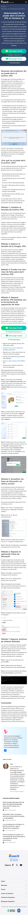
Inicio (3, 6)
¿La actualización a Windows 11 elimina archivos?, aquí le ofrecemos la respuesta (13, 826)
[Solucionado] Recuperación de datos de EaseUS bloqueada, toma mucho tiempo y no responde (13, 805)
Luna (11, 764)
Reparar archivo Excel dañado (12, 348)
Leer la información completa (16, 791)
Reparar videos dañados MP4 (12, 361)
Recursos (4, 885)
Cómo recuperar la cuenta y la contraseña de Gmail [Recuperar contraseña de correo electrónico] (14, 837)
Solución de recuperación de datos (13, 9)
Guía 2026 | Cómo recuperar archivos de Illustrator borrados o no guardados (13, 816)
